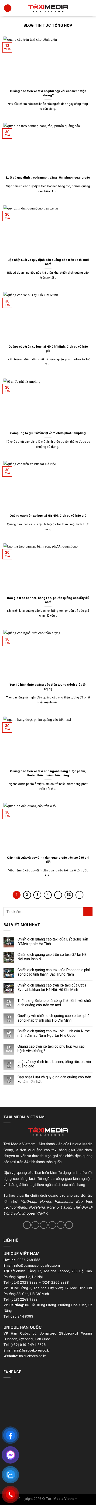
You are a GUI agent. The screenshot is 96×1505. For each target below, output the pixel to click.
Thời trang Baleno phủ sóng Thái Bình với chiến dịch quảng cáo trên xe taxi (55, 1002)
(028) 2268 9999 (24, 1299)
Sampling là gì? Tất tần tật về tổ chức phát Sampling (48, 433)
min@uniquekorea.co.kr (32, 1350)
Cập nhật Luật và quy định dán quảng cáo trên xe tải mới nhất (48, 262)
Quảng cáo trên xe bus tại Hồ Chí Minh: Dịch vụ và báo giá (48, 348)
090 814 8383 (21, 1316)
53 (69, 895)
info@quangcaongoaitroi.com (37, 1265)
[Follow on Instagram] (35, 1225)
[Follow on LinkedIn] (61, 1225)
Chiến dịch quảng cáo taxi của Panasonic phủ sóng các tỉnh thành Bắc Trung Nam (53, 972)
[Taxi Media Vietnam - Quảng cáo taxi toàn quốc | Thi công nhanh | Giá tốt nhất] (48, 8)
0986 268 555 (28, 1260)
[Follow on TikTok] (44, 1225)
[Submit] (88, 911)
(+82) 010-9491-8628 (28, 1345)
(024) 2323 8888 (24, 1282)
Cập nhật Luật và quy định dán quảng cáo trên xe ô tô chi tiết (48, 860)
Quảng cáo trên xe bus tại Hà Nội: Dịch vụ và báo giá (48, 515)
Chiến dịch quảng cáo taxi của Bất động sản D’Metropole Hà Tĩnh (52, 941)
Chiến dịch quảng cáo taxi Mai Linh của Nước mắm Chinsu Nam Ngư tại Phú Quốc (53, 1033)
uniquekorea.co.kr (32, 1356)
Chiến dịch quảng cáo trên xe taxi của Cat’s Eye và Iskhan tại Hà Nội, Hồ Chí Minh (51, 987)
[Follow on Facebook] (27, 1225)
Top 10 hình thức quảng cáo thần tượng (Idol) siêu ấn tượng (48, 687)
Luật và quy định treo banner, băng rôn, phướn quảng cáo (48, 177)
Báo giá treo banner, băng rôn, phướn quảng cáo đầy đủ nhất (48, 600)
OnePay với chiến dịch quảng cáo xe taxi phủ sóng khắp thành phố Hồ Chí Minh (53, 1017)
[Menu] (7, 8)
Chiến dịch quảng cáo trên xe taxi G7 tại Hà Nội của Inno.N (51, 956)
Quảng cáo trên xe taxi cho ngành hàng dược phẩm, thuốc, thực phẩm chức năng (48, 773)
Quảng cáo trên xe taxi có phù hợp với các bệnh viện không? (48, 93)
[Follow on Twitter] (52, 1225)
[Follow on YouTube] (69, 1225)
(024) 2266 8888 (55, 1282)
